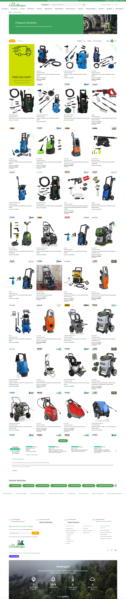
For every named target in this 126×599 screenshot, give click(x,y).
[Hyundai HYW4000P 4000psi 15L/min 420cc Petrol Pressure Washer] (77, 365)
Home (10, 12)
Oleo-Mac (66, 158)
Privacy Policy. (35, 536)
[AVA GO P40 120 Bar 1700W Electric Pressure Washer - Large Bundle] (104, 144)
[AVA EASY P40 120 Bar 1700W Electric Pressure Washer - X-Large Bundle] (21, 234)
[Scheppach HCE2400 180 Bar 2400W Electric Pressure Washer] (21, 144)
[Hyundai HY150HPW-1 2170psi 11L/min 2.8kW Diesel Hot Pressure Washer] (104, 409)
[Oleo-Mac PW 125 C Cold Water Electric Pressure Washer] (104, 277)
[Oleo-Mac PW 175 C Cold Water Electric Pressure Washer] (49, 321)
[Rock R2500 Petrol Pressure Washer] (49, 277)
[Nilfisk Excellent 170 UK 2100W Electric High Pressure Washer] (21, 277)
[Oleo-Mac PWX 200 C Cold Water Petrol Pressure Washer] (49, 365)
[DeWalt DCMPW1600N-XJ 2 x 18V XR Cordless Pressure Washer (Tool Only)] (77, 277)
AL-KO (65, 202)
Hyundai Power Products (69, 71)
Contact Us (122, 0)
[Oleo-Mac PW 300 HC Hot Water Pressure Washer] (77, 409)
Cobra (93, 114)
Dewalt (65, 291)
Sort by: (89, 41)
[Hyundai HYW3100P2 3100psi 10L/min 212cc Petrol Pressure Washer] (77, 321)
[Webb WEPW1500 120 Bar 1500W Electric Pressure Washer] (77, 101)
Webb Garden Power (13, 114)
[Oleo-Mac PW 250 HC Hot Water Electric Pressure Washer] (49, 409)
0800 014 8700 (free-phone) (18, 521)
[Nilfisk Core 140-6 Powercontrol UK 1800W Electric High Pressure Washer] (104, 188)
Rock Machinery (40, 291)
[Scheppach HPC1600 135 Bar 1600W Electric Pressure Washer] (104, 57)
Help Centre (116, 0)
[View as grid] (112, 40)
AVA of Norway (95, 158)
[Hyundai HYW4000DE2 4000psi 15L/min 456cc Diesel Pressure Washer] (21, 409)
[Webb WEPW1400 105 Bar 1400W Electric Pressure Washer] (21, 101)
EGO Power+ (94, 248)
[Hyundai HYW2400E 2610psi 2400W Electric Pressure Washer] (21, 188)
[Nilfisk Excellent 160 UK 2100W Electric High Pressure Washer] (77, 234)
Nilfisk (93, 202)
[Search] (84, 5)
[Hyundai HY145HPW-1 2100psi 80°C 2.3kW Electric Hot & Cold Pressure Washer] (21, 365)
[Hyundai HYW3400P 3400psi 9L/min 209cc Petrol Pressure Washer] (49, 234)
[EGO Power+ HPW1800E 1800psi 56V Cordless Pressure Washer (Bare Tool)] (104, 234)
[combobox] (63, 4)
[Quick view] (60, 46)
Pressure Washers (40, 72)
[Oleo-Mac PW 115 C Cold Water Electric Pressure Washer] (77, 144)
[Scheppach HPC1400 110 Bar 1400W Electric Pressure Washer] (49, 57)
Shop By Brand (108, 0)
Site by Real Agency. (35, 553)
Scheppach (38, 71)
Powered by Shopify (25, 553)
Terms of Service (26, 536)
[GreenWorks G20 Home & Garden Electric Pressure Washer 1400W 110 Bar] (49, 144)
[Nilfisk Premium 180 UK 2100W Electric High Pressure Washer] (21, 321)
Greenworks (39, 158)
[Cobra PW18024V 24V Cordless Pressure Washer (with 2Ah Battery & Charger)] (104, 101)
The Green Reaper (16, 553)
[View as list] (115, 40)
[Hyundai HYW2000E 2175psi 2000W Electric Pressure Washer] (49, 101)
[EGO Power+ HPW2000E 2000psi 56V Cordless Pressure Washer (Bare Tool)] (104, 321)
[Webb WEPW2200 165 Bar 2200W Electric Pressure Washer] (49, 188)
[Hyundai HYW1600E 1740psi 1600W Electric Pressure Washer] (77, 57)
